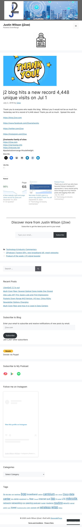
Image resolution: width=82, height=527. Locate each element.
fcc (28, 499)
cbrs (56, 494)
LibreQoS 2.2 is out (11, 288)
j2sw (17, 453)
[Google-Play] (13, 373)
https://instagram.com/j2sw (15, 134)
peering (29, 503)
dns (12, 499)
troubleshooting (21, 508)
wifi (38, 508)
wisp (54, 507)
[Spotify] (19, 373)
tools (9, 508)
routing (58, 502)
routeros (49, 503)
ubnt (28, 508)
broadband (32, 494)
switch (5, 508)
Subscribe (60, 235)
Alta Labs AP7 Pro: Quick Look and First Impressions (25, 295)
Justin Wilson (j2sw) (16, 24)
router (43, 503)
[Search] (38, 268)
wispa (60, 508)
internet (42, 499)
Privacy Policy (49, 523)
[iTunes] (6, 373)
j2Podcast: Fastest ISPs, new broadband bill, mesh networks (32, 253)
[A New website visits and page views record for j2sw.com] (15, 187)
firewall (36, 499)
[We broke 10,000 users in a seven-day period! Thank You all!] (40, 187)
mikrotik (71, 498)
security (66, 503)
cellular (60, 494)
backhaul (17, 494)
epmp (16, 499)
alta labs (8, 494)
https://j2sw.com (10, 142)
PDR (23, 503)
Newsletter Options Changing (15, 302)
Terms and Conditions (35, 523)
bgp (23, 494)
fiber (31, 499)
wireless (45, 507)
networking (16, 503)
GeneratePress (56, 518)
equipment (22, 499)
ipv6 (48, 499)
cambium (49, 494)
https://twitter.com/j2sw (13, 129)
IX (56, 499)
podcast (36, 503)
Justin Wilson (9, 453)
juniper (59, 499)
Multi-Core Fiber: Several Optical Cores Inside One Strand (28, 291)
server (72, 503)
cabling (40, 494)
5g (4, 494)
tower (14, 507)
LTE (64, 499)
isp (53, 498)
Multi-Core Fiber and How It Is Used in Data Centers (25, 306)
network (7, 503)
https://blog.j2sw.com (12, 118)
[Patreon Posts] (67, 190)
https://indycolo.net (11, 148)
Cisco (66, 494)
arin (13, 494)
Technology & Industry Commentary (21, 249)
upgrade (33, 508)
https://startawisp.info (12, 145)
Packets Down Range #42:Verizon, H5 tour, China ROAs (27, 298)
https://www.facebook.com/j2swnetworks (21, 123)
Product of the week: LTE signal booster (23, 256)
